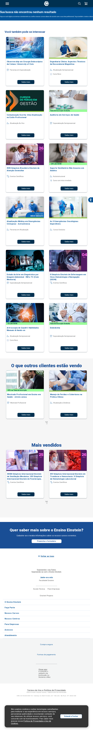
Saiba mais (25, 82)
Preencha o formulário (46, 541)
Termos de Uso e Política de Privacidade (46, 690)
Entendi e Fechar (71, 716)
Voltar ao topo (47, 556)
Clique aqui (43, 669)
